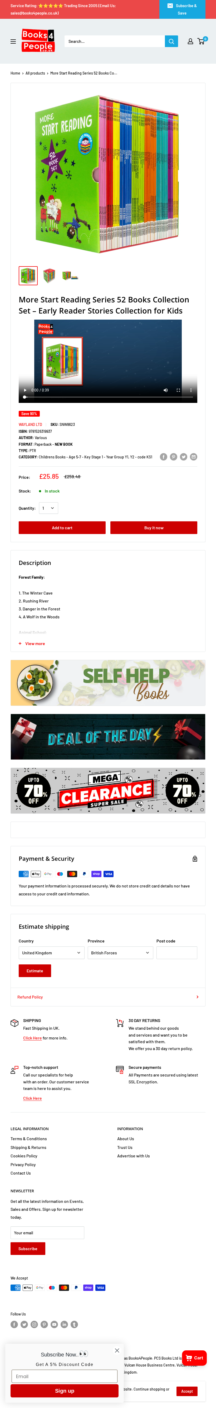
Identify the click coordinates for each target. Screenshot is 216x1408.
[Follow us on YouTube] (54, 1324)
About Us (125, 1138)
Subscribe (27, 1248)
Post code (165, 940)
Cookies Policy (24, 1155)
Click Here (32, 1037)
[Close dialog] (117, 1350)
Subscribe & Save (186, 9)
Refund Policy (30, 996)
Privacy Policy (23, 1164)
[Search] (171, 41)
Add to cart (62, 527)
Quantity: (27, 507)
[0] (201, 41)
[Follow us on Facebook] (14, 1324)
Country (26, 940)
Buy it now (154, 527)
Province (96, 940)
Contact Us (21, 1172)
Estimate (35, 970)
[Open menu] (13, 41)
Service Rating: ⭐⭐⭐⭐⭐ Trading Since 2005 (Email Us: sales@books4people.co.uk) (63, 9)
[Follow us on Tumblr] (74, 1324)
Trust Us (124, 1147)
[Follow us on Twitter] (24, 1324)
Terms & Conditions (29, 1138)
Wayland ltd (30, 424)
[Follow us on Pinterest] (44, 1324)
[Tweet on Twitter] (183, 456)
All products (35, 73)
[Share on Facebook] (163, 456)
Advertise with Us (133, 1155)
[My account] (190, 41)
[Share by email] (193, 456)
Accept (187, 1391)
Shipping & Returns (28, 1147)
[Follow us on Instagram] (34, 1324)
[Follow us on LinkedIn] (64, 1324)
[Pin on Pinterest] (173, 456)
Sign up (64, 1391)
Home (15, 73)
